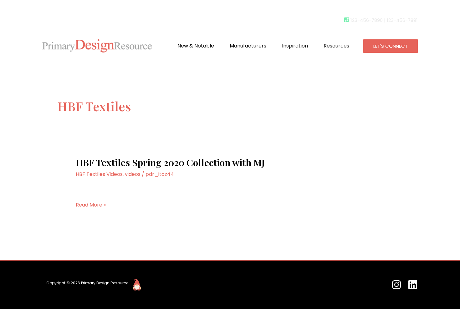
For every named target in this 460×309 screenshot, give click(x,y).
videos (133, 174)
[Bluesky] (413, 285)
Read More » (91, 205)
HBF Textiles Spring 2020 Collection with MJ (170, 162)
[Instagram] (396, 285)
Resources (336, 45)
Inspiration (295, 45)
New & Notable (195, 45)
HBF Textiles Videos (99, 174)
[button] (390, 46)
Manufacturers (248, 45)
